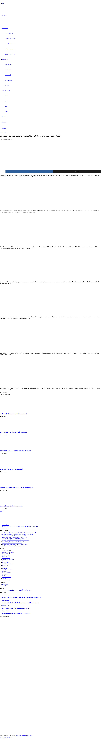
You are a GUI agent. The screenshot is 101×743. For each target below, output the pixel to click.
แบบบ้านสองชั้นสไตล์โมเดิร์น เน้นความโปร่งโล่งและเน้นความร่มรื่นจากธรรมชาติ (19, 532)
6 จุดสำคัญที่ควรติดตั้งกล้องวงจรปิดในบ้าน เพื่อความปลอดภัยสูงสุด (15, 540)
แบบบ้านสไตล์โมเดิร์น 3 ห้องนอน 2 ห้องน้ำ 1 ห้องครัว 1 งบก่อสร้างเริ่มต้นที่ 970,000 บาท (20, 526)
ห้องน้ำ (6, 111)
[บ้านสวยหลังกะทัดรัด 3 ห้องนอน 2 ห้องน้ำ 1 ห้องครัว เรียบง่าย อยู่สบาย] (11, 485)
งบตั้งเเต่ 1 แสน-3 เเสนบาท (10, 38)
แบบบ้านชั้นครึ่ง (5, 562)
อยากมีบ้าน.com (5, 585)
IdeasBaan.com (5, 584)
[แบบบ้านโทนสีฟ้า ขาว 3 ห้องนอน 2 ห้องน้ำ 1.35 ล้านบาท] (11, 429)
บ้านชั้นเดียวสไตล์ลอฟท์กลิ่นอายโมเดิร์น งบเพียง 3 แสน (13, 545)
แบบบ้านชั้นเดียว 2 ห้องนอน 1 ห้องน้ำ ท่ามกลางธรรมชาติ (13, 413)
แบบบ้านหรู (7, 85)
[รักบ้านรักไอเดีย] (9, 9)
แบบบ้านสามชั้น (8, 75)
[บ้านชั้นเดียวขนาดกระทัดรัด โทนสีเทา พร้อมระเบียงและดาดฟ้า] (11, 655)
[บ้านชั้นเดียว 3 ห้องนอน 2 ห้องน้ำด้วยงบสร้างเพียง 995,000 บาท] (11, 629)
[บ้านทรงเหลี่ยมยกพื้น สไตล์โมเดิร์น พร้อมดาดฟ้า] (11, 503)
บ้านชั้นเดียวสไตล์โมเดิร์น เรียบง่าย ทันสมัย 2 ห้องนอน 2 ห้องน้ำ (15, 544)
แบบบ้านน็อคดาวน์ (8, 80)
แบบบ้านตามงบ (5, 28)
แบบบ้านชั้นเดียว (8, 64)
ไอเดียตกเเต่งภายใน (6, 90)
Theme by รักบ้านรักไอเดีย (21, 735)
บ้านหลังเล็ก (9, 590)
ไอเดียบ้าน (31, 590)
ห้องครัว (6, 106)
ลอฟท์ (29, 590)
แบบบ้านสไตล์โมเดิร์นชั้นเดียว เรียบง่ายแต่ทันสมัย (12, 543)
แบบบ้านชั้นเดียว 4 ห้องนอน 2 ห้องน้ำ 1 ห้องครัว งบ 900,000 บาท (15, 450)
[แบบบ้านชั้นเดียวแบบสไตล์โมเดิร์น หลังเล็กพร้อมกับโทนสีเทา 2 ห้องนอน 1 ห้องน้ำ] (11, 734)
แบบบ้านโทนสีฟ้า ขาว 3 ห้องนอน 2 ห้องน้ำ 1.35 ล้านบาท (13, 432)
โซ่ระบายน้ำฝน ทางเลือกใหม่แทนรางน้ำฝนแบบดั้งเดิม (13, 538)
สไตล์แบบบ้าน (5, 59)
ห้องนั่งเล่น (7, 101)
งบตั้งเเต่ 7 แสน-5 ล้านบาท (10, 54)
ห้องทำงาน (4, 574)
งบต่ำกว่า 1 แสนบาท (9, 33)
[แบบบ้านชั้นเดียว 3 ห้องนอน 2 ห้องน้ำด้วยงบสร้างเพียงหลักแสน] (11, 695)
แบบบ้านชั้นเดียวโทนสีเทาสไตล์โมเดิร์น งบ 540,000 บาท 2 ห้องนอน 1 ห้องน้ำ (17, 534)
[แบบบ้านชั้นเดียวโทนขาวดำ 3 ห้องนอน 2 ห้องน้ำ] (11, 466)
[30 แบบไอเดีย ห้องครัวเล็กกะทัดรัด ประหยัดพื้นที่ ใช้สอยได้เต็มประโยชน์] (11, 681)
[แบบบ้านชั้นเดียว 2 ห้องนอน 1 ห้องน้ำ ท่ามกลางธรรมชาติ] (11, 411)
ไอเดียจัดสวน (4, 116)
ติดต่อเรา (4, 122)
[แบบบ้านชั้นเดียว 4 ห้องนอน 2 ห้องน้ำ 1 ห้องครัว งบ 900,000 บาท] (11, 448)
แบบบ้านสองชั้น (8, 69)
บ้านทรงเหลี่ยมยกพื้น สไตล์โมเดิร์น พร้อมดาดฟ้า (11, 506)
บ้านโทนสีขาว (16, 590)
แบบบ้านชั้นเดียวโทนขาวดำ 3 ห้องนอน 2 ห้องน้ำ (11, 469)
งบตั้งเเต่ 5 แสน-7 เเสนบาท (10, 48)
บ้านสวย (1, 590)
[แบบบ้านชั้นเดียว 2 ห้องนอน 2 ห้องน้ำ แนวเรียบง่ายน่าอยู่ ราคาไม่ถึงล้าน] (11, 668)
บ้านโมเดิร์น (23, 590)
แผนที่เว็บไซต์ (29, 735)
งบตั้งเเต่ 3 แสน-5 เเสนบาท (10, 43)
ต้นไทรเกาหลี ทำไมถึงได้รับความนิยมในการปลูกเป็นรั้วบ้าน (14, 537)
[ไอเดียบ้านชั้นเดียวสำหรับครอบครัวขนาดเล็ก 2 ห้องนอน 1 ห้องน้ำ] (11, 721)
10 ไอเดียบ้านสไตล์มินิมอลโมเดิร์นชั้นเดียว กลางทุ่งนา (13, 541)
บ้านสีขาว (4, 590)
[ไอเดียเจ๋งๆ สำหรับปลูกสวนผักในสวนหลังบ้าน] (11, 642)
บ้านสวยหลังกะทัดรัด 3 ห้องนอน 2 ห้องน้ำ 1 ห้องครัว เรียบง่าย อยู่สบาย (16, 487)
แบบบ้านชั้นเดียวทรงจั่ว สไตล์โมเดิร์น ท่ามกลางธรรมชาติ (14, 535)
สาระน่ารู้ (4, 578)
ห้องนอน (6, 95)
